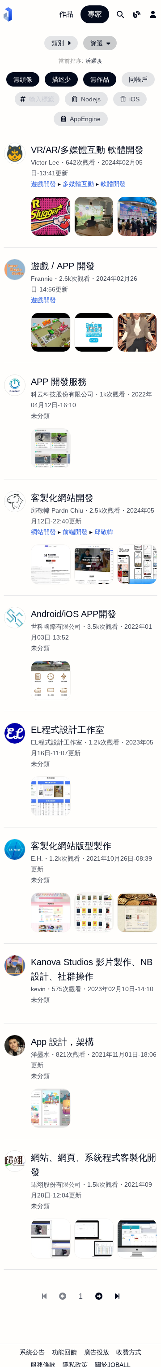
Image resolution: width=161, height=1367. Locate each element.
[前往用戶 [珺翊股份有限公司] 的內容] (14, 1161)
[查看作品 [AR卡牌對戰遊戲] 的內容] (51, 333)
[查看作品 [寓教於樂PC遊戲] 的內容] (94, 333)
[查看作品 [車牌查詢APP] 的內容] (51, 1238)
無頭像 (22, 79)
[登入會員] (152, 14)
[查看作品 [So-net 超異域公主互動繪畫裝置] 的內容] (137, 216)
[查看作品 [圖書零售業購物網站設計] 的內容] (94, 912)
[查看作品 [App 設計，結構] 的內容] (51, 1108)
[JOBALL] (8, 14)
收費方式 (128, 1352)
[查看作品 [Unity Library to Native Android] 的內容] (137, 333)
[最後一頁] (117, 1296)
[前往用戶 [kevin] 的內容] (14, 965)
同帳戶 (138, 79)
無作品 (99, 79)
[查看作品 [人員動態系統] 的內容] (94, 1238)
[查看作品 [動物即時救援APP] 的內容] (51, 448)
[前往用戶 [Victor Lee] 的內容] (14, 153)
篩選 (96, 43)
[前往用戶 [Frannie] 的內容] (14, 269)
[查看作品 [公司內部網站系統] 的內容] (137, 1238)
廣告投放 (96, 1352)
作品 (66, 14)
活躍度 (94, 61)
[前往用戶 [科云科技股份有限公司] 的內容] (14, 385)
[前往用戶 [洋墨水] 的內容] (14, 1045)
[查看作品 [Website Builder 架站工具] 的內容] (94, 564)
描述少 (61, 79)
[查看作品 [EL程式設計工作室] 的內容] (51, 796)
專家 (95, 14)
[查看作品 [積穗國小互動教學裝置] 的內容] (94, 216)
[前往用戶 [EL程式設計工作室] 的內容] (14, 733)
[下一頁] (98, 1296)
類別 (57, 43)
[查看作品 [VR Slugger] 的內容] (51, 216)
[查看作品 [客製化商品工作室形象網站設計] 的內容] (51, 912)
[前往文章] (136, 14)
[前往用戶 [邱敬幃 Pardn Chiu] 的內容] (14, 501)
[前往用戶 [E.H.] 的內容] (14, 849)
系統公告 (32, 1352)
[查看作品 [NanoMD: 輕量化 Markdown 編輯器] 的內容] (51, 564)
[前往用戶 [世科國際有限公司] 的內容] (14, 617)
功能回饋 (64, 1352)
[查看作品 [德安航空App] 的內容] (51, 681)
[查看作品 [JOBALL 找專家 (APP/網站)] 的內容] (137, 564)
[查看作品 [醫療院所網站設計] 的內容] (137, 912)
